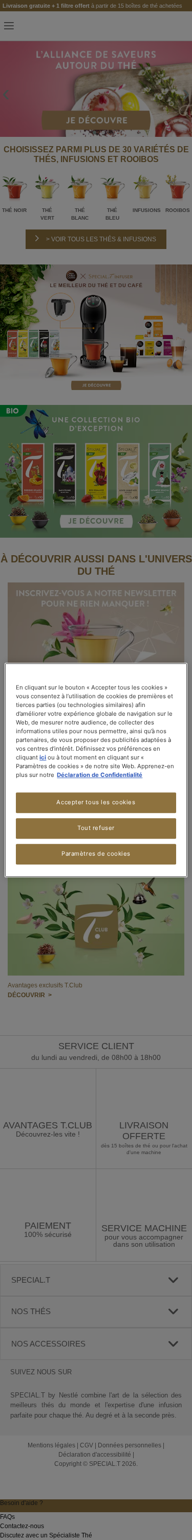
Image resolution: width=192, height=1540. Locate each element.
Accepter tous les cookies (95, 802)
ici (42, 757)
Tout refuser (96, 827)
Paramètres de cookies (96, 853)
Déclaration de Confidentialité (99, 774)
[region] (96, 770)
